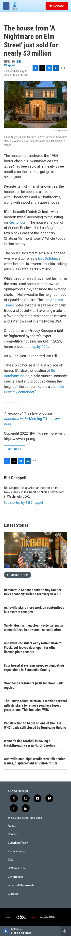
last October (47, 258)
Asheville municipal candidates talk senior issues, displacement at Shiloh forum (34, 761)
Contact (13, 834)
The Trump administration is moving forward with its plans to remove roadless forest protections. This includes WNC (35, 705)
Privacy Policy (16, 851)
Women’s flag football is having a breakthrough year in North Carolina (29, 743)
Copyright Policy (18, 842)
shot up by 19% (36, 346)
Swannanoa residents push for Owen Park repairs (33, 685)
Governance (15, 876)
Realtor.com (18, 222)
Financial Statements (21, 885)
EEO (10, 859)
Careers (13, 893)
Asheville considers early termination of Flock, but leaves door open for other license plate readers (33, 647)
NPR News (14, 448)
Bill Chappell (12, 63)
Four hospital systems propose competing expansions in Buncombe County (34, 667)
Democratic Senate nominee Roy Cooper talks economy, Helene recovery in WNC (32, 592)
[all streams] (66, 931)
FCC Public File (17, 868)
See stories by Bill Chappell (24, 502)
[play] (6, 931)
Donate (58, 6)
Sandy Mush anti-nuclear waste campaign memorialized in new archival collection (33, 627)
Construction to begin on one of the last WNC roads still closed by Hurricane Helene (35, 725)
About (12, 825)
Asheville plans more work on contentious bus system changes (34, 609)
